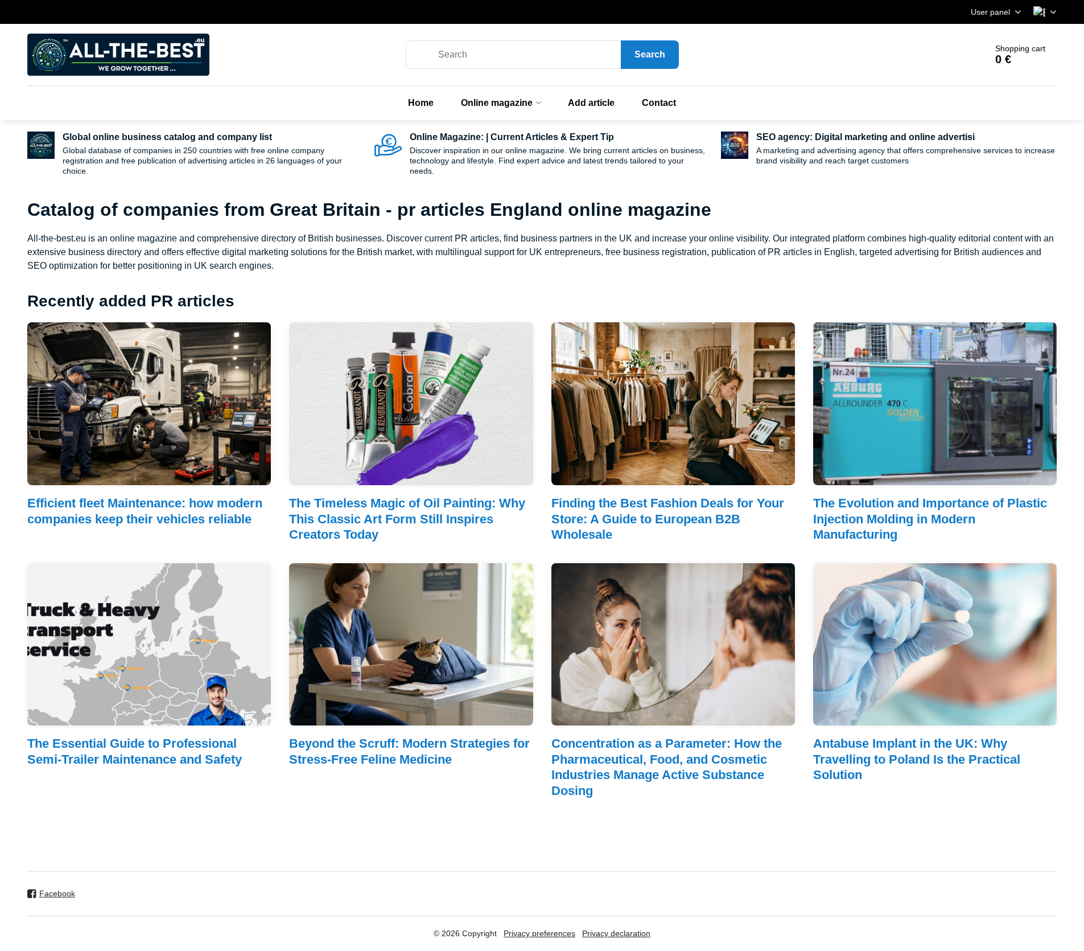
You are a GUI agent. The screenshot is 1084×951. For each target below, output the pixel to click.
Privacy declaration (616, 933)
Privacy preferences (539, 933)
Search (649, 54)
